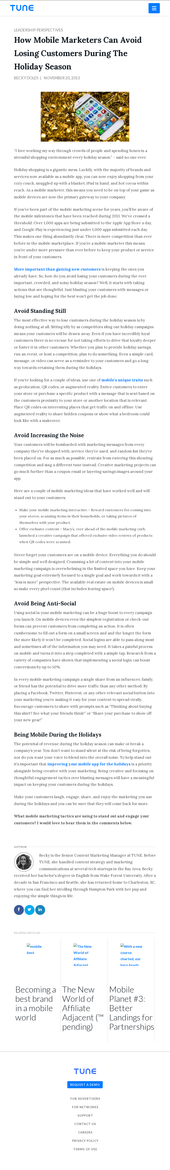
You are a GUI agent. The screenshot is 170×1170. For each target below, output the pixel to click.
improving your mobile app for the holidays (89, 764)
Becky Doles (26, 78)
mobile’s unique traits (122, 380)
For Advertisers (85, 1098)
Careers (85, 1132)
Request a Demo (85, 1084)
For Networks (85, 1107)
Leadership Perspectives (38, 30)
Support (85, 1115)
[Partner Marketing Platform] (21, 8)
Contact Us (85, 1124)
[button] (154, 8)
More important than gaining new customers (57, 269)
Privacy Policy (85, 1141)
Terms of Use (85, 1149)
